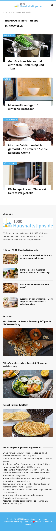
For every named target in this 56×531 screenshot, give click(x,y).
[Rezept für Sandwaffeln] (28, 423)
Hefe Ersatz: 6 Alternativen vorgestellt (20, 470)
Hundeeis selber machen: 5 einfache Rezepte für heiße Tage (35, 271)
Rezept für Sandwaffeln (15, 404)
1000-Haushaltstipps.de (27, 519)
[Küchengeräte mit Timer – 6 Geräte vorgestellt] (28, 176)
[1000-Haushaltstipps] (28, 5)
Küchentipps (9, 35)
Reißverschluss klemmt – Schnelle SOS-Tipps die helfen (28, 489)
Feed (26, 521)
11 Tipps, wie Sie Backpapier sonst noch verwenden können (36, 256)
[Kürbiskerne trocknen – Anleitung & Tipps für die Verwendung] (28, 342)
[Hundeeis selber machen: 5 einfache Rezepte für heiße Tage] (10, 273)
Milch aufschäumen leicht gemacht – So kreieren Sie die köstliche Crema (28, 149)
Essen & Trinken (10, 119)
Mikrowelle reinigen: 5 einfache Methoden (23, 106)
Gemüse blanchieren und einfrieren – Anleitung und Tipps (26, 64)
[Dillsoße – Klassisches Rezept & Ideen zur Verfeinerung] (28, 384)
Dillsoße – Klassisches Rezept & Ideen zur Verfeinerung (25, 365)
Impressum (43, 519)
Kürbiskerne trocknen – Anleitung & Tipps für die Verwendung (27, 323)
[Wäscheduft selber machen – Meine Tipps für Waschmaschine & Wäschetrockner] (10, 302)
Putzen (7, 79)
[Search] (51, 5)
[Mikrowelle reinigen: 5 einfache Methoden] (28, 92)
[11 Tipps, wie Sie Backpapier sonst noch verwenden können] (10, 259)
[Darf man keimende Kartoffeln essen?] (10, 288)
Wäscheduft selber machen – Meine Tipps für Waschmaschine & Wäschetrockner (36, 301)
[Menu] (4, 5)
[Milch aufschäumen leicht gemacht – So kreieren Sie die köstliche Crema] (28, 132)
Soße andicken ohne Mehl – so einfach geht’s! (23, 458)
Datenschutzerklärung (13, 521)
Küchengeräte (10, 163)
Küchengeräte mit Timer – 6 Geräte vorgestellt (27, 191)
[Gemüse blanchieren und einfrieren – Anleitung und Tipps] (28, 48)
